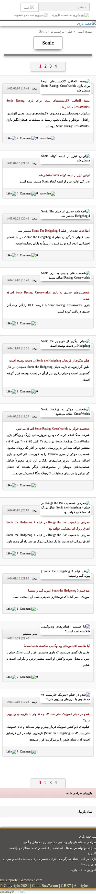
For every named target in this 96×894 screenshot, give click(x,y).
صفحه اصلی (84, 31)
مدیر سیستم (30, 633)
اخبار (70, 31)
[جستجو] (29, 7)
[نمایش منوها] (14, 891)
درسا (34, 88)
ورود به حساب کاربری (64, 14)
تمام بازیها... (84, 811)
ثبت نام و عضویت (24, 14)
